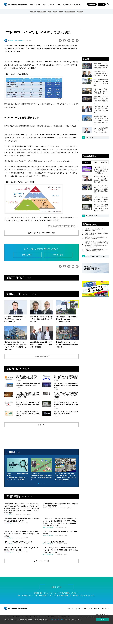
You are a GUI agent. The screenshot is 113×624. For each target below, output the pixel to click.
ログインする (58, 255)
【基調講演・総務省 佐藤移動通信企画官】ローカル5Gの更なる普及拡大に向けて (96, 250)
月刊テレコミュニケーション (72, 4)
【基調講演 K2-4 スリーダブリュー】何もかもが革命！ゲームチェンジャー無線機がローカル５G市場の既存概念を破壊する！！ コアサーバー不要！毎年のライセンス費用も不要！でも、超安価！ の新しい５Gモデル (96, 244)
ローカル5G (41, 11)
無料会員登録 (91, 4)
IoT (61, 11)
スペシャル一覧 (89, 137)
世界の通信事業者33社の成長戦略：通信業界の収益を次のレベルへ (96, 229)
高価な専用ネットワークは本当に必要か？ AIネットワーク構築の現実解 (96, 238)
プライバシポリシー (56, 619)
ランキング (51, 4)
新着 (44, 4)
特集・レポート (35, 4)
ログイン (101, 4)
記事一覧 (41, 424)
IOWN (33, 11)
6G (55, 11)
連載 (59, 4)
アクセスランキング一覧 (91, 215)
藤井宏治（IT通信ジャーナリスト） (17, 40)
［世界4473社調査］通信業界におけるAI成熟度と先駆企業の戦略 (96, 233)
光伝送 (80, 11)
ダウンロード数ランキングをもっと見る (95, 256)
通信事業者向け (70, 11)
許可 (102, 619)
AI (49, 11)
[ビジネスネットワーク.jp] (15, 4)
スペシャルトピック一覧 (41, 356)
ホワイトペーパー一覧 (41, 561)
